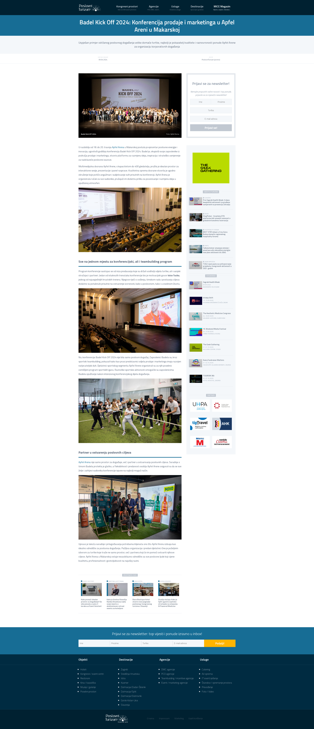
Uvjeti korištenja (196, 718)
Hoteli (83, 669)
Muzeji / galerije (88, 687)
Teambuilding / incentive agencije (177, 678)
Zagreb (124, 669)
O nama (150, 718)
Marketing (179, 718)
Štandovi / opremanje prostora (217, 683)
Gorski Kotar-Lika (129, 700)
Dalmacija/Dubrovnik (131, 696)
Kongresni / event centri (92, 674)
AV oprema (207, 674)
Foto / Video (208, 691)
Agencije (154, 7)
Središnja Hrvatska (130, 674)
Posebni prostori (88, 691)
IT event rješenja (210, 678)
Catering (206, 669)
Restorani (85, 678)
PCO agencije (167, 674)
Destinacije (196, 7)
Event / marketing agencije (174, 683)
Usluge (175, 7)
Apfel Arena (118, 147)
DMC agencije (168, 669)
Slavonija (125, 705)
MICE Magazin (222, 7)
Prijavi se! (211, 127)
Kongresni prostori (127, 7)
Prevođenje (207, 687)
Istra (123, 678)
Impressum (164, 718)
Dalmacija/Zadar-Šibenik (133, 687)
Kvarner (124, 683)
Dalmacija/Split (128, 691)
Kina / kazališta (88, 683)
